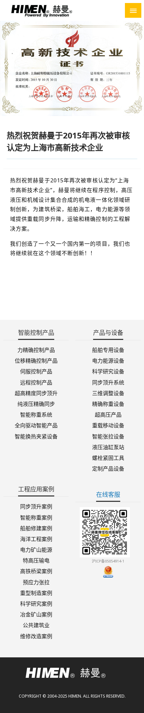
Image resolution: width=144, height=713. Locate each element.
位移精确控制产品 (36, 360)
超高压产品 (108, 414)
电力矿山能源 (36, 549)
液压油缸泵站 (108, 446)
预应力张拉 (36, 582)
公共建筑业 (36, 624)
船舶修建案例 (36, 528)
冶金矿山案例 (36, 614)
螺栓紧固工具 (108, 457)
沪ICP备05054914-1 (108, 560)
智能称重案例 (36, 517)
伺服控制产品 (36, 371)
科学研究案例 (36, 603)
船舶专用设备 (108, 349)
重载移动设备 (108, 425)
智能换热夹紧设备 (36, 436)
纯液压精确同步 (36, 403)
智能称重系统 (36, 414)
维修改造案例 (36, 636)
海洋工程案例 (36, 538)
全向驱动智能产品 (36, 425)
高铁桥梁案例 (36, 571)
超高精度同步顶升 (36, 393)
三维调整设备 (108, 393)
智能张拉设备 (108, 436)
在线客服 (108, 494)
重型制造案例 (36, 592)
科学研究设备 (108, 371)
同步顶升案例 (36, 506)
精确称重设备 (108, 403)
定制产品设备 (108, 468)
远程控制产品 (36, 382)
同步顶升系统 (108, 382)
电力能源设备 (108, 360)
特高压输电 (36, 560)
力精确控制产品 (36, 349)
